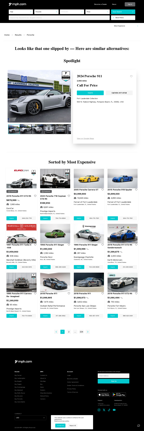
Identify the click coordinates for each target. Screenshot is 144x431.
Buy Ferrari (18, 375)
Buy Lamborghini (20, 378)
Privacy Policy (71, 389)
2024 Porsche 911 (89, 76)
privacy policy (64, 421)
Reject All (73, 425)
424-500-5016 (27, 267)
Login (69, 375)
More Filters (120, 18)
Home (7, 35)
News (114, 4)
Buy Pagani (18, 384)
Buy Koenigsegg (20, 387)
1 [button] (62, 332)
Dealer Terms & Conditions (75, 385)
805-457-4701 (94, 316)
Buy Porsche (19, 399)
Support (100, 400)
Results (18, 35)
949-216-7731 (27, 218)
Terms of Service (72, 392)
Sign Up (113, 381)
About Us (43, 378)
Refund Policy (44, 396)
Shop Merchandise (46, 393)
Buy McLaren (19, 396)
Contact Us (43, 375)
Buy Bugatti (18, 381)
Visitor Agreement (73, 382)
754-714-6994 (60, 218)
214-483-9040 (128, 267)
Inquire (90, 93)
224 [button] (81, 332)
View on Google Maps (85, 139)
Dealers (42, 390)
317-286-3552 (60, 316)
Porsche (30, 35)
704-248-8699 (94, 267)
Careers (42, 399)
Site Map (43, 381)
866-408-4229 (60, 267)
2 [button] (68, 332)
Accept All (60, 425)
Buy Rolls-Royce (20, 393)
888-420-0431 (128, 316)
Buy (41, 384)
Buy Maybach (19, 390)
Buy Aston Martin (20, 402)
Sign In (130, 4)
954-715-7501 (94, 218)
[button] (56, 332)
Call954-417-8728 (119, 93)
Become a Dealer (100, 4)
